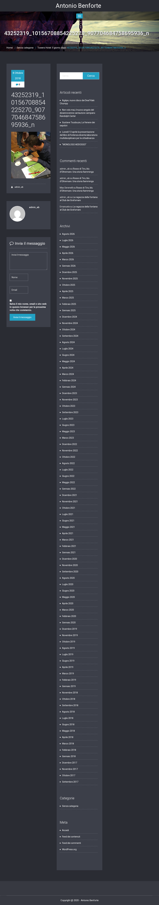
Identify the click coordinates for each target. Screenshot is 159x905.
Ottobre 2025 (68, 285)
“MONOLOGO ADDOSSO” (74, 144)
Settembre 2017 (70, 782)
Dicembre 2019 (69, 629)
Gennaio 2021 (69, 552)
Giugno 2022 (68, 476)
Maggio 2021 (68, 527)
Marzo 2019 (68, 673)
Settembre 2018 (70, 705)
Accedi (65, 830)
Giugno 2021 (68, 520)
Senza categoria (25, 47)
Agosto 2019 (68, 648)
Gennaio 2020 (69, 622)
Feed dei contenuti (71, 836)
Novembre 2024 (70, 323)
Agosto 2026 (68, 234)
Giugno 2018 (68, 724)
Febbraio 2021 (69, 546)
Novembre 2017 (70, 769)
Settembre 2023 (70, 412)
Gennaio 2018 (69, 756)
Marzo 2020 (68, 610)
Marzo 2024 (68, 374)
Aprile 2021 (67, 533)
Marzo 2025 (68, 297)
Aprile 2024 (67, 368)
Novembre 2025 (70, 278)
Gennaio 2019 (69, 686)
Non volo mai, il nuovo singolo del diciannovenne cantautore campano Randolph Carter (77, 113)
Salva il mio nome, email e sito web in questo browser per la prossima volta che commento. (28, 307)
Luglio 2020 (67, 584)
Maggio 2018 (68, 731)
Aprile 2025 (67, 291)
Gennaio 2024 (69, 387)
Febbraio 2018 (69, 750)
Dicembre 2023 (69, 393)
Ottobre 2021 (68, 508)
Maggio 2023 (68, 431)
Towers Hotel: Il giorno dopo (51, 47)
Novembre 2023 (70, 399)
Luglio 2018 (67, 718)
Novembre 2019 (70, 635)
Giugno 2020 (68, 590)
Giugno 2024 (68, 355)
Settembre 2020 (70, 571)
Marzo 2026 (68, 259)
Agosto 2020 (68, 578)
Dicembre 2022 (69, 444)
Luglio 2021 (67, 514)
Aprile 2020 (67, 603)
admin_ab (18, 187)
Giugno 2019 (68, 661)
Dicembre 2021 (69, 495)
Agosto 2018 (68, 711)
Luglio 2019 (67, 654)
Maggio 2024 (68, 361)
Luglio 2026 (67, 240)
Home (10, 47)
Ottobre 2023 (68, 406)
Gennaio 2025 (69, 310)
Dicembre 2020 (69, 559)
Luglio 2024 (67, 348)
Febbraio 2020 (69, 616)
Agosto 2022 (68, 463)
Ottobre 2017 (68, 775)
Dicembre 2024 (69, 317)
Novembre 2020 (70, 565)
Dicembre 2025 (69, 272)
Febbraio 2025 (69, 304)
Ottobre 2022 (68, 457)
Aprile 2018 (67, 737)
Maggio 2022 (68, 482)
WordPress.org (69, 849)
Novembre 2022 (70, 450)
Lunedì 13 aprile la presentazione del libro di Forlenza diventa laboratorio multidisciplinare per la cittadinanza (79, 135)
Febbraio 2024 (69, 380)
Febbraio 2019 (69, 680)
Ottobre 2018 (68, 699)
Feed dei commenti (71, 843)
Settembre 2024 (70, 336)
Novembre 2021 (70, 501)
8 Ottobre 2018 (18, 75)
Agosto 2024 (68, 342)
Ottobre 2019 (68, 641)
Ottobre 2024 (68, 329)
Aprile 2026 (67, 253)
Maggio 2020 (68, 597)
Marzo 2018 (68, 743)
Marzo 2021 (68, 539)
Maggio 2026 (68, 246)
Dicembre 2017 (69, 762)
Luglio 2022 (67, 469)
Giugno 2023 (68, 425)
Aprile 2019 (67, 667)
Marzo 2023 (68, 438)
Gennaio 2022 (69, 489)
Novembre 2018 (70, 692)
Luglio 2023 (67, 418)
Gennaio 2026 (69, 266)
